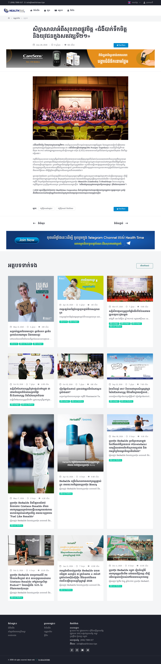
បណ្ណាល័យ (48, 631)
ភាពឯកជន (12, 635)
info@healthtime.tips (86, 644)
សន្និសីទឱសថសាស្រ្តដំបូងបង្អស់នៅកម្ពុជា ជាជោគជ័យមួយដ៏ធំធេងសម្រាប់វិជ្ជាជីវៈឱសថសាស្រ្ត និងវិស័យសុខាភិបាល (30, 392)
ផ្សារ (48, 10)
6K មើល (71, 45)
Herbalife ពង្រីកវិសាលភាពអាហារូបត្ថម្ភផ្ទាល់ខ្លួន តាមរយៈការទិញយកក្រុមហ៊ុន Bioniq (80, 483)
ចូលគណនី (149, 2)
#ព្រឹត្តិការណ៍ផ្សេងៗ (46, 208)
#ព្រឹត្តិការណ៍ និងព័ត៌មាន (65, 208)
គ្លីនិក (46, 635)
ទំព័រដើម (36, 10)
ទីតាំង (72, 10)
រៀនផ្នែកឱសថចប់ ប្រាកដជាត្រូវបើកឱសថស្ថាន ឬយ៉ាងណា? (80, 390)
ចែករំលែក (121, 45)
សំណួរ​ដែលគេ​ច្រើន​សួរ (16, 631)
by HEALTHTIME (44, 660)
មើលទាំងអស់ (144, 266)
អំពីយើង (11, 628)
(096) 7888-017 (87, 640)
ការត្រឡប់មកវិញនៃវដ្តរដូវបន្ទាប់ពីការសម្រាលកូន (79, 311)
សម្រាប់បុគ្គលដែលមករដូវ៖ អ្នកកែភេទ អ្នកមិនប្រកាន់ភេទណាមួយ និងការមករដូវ (30, 333)
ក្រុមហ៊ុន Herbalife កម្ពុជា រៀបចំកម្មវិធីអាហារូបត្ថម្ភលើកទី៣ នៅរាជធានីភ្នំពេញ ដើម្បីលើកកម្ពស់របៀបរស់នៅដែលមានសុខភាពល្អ (129, 574)
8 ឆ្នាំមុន (57, 45)
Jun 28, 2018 (41, 45)
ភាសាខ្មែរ (134, 2)
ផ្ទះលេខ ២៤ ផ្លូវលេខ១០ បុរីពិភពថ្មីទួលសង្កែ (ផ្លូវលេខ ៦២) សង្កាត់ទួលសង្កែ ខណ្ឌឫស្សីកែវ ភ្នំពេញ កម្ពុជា (86, 633)
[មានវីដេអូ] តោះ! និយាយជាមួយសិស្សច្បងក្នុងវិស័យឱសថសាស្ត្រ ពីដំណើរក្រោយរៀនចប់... (129, 390)
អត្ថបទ (60, 10)
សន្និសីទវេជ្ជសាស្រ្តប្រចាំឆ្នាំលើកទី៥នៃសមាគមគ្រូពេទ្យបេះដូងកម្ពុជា (129, 313)
